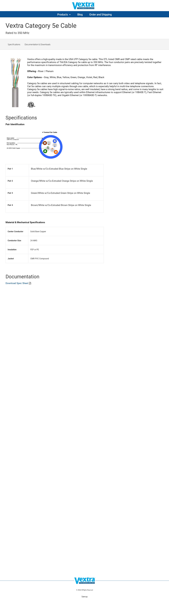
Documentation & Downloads (37, 44)
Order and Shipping (100, 14)
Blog (80, 14)
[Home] (16, 585)
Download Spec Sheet (17, 283)
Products (62, 14)
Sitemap (85, 596)
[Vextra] (84, 5)
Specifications (14, 44)
